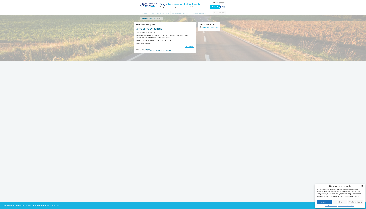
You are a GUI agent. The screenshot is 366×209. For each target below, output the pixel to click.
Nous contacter (219, 13)
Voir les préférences (356, 202)
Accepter (324, 202)
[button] (362, 186)
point (154, 50)
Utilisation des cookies (331, 206)
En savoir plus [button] (55, 205)
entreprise (143, 50)
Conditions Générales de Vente (346, 206)
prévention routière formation (163, 50)
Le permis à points (163, 13)
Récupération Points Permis (180, 4)
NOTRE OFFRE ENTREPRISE (199, 13)
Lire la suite (189, 46)
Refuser (340, 202)
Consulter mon (210, 27)
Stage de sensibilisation (180, 13)
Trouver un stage (148, 13)
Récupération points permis (148, 18)
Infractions (149, 50)
